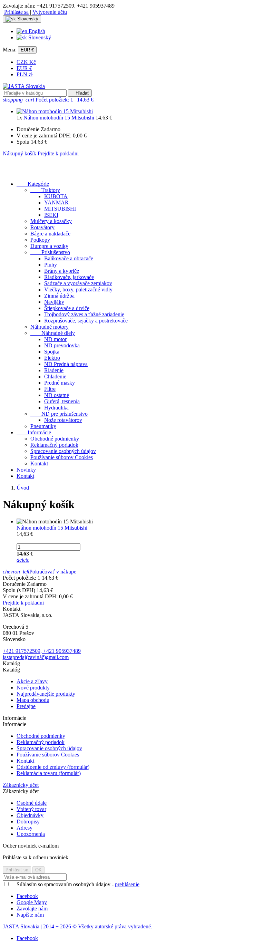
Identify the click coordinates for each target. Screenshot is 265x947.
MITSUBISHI (60, 209)
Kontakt (39, 463)
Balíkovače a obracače (68, 258)
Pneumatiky (43, 426)
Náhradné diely (52, 333)
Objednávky (30, 815)
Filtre (50, 389)
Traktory (45, 190)
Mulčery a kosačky (51, 221)
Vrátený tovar (31, 809)
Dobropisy (28, 821)
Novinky (26, 470)
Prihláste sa (16, 12)
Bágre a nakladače (50, 233)
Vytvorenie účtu (49, 12)
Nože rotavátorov (63, 420)
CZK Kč (26, 62)
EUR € (24, 68)
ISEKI (51, 215)
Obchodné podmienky (54, 439)
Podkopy (40, 240)
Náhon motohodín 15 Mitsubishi (58, 117)
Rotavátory (42, 227)
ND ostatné (56, 395)
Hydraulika (56, 407)
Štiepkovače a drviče (66, 308)
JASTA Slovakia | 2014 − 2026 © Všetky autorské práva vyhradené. (77, 926)
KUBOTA (56, 196)
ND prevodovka (62, 345)
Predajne (26, 706)
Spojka (51, 352)
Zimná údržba (59, 296)
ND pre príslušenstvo (59, 414)
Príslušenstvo (50, 252)
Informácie (34, 432)
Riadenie (53, 370)
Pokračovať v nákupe (39, 571)
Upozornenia (31, 834)
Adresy (24, 828)
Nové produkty (33, 687)
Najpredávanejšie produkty (46, 694)
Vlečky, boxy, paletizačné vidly (78, 289)
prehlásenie (127, 884)
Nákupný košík (19, 153)
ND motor (55, 339)
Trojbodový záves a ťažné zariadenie (84, 314)
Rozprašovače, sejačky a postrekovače (86, 320)
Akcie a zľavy (32, 681)
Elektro (52, 358)
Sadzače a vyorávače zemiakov (78, 283)
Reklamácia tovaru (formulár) (49, 773)
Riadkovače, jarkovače (69, 277)
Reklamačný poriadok (54, 445)
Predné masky (59, 383)
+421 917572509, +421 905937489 (42, 651)
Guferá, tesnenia (62, 401)
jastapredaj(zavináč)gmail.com (36, 657)
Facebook (27, 938)
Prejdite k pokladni (58, 153)
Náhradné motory (49, 327)
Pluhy (50, 265)
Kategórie (33, 184)
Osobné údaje (32, 803)
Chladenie (55, 376)
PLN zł (24, 74)
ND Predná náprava (66, 364)
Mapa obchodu (33, 700)
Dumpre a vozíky (49, 246)
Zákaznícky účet (21, 785)
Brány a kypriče (61, 271)
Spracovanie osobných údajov (63, 451)
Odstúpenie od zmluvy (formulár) (53, 767)
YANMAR (56, 202)
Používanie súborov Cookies (61, 457)
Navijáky (54, 302)
